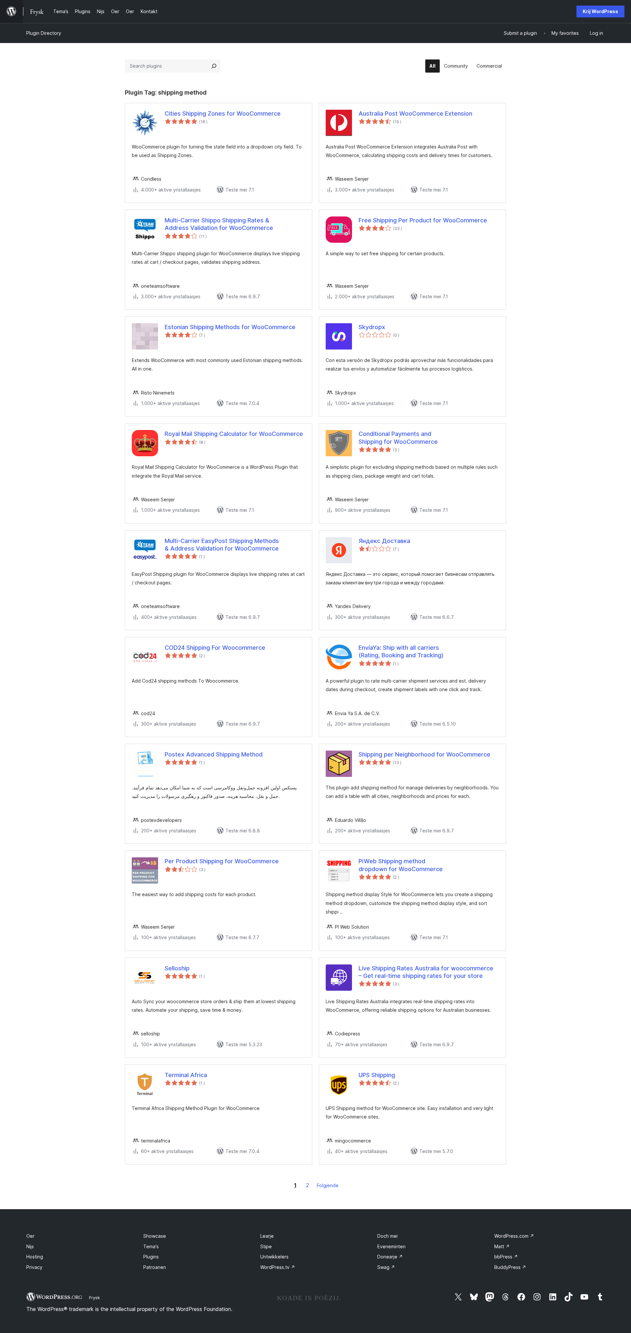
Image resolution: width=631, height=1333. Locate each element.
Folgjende (328, 1185)
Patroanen (154, 1267)
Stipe (266, 1246)
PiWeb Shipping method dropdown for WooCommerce (401, 865)
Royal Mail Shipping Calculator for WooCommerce (234, 433)
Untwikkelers (274, 1256)
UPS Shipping (377, 1075)
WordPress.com (514, 1236)
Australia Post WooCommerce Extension (415, 113)
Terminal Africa (186, 1075)
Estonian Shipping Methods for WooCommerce (230, 327)
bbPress (506, 1256)
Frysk (94, 1297)
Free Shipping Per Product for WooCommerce (423, 220)
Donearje (390, 1256)
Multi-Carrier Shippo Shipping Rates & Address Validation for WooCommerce (219, 224)
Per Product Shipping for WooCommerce (222, 861)
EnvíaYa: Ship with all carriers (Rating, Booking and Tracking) (401, 651)
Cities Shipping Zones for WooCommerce (223, 113)
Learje (267, 1236)
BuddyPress (510, 1267)
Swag (386, 1267)
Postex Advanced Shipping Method (214, 754)
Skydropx (372, 327)
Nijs (30, 1246)
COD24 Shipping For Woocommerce (215, 647)
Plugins (151, 1256)
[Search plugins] (214, 66)
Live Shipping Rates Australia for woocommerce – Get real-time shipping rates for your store (426, 972)
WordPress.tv (277, 1267)
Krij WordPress (600, 11)
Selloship (177, 968)
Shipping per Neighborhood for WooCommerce (424, 754)
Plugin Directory (43, 33)
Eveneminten (391, 1246)
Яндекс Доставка (384, 540)
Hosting (34, 1256)
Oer (30, 1236)
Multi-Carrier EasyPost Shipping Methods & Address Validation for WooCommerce (222, 544)
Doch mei (387, 1236)
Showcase (154, 1236)
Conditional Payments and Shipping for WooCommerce (398, 437)
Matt (502, 1246)
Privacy (34, 1267)
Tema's (151, 1246)
